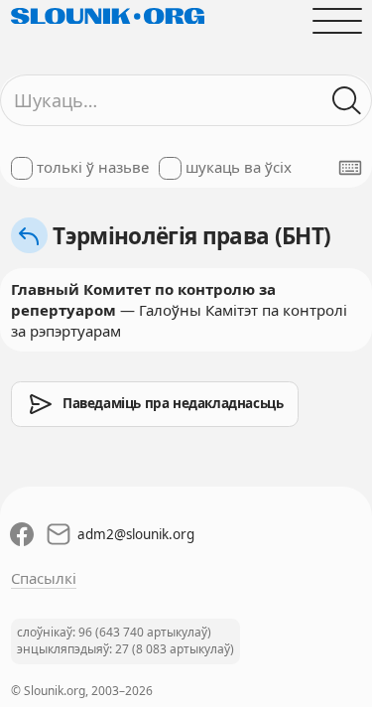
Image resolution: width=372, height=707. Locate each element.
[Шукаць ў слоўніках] (346, 100)
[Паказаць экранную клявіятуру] (350, 168)
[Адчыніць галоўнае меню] (337, 20)
